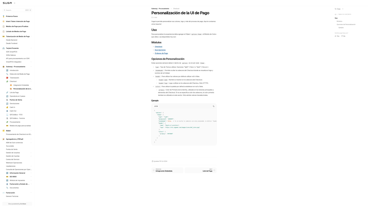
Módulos (339, 21)
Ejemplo (341, 27)
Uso (336, 18)
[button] (31, 36)
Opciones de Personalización (346, 24)
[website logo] (7, 3)
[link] (17, 16)
